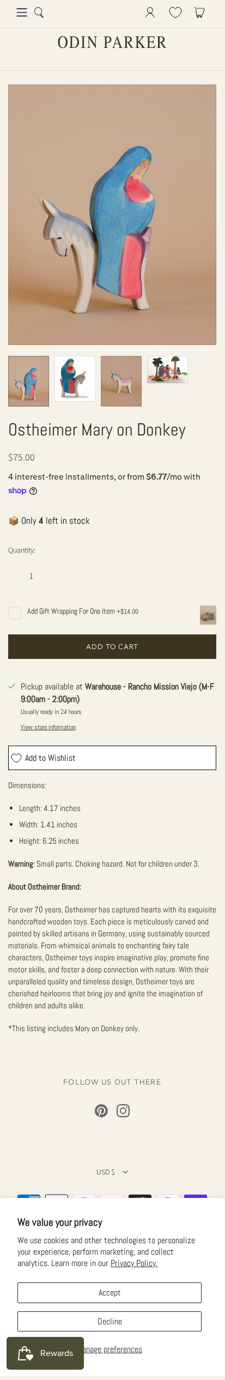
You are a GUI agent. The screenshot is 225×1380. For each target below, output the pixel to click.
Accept (110, 1292)
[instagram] (123, 1110)
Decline (110, 1321)
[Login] (150, 12)
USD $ (105, 1172)
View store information (48, 727)
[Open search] (39, 12)
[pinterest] (101, 1110)
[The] (74, 379)
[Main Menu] (21, 12)
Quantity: (21, 550)
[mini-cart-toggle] (201, 12)
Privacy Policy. (134, 1263)
